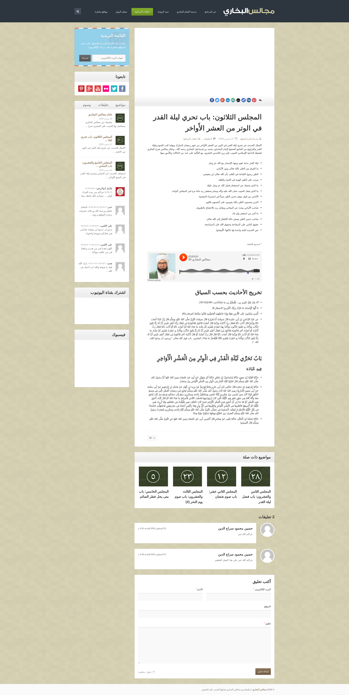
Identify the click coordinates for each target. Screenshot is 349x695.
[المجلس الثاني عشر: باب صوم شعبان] (221, 476)
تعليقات (103, 105)
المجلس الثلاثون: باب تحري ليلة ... (96, 138)
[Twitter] (114, 88)
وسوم (87, 105)
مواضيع (120, 105)
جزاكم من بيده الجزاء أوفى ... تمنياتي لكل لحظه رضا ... (95, 194)
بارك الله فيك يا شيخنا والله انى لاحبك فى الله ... (95, 267)
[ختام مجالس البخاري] (120, 118)
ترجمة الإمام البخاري (187, 11)
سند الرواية (163, 11)
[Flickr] (106, 88)
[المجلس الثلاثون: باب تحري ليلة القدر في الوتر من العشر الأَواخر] (120, 140)
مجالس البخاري (259, 689)
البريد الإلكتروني (262, 589)
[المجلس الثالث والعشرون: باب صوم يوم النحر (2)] (187, 476)
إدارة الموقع (245, 138)
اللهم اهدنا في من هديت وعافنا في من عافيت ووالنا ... (96, 250)
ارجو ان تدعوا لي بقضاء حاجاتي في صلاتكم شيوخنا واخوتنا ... (96, 231)
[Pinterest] (81, 88)
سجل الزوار (121, 11)
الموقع (267, 606)
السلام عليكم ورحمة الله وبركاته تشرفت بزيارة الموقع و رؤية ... (95, 210)
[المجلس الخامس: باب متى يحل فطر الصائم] (153, 476)
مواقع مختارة (101, 11)
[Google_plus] (89, 88)
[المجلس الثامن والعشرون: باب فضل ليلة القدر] (255, 476)
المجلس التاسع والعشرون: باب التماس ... (97, 164)
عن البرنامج (210, 11)
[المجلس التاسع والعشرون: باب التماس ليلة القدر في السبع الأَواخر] (120, 166)
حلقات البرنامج (142, 11)
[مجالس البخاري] (248, 11)
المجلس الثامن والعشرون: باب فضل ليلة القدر (256, 497)
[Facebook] (122, 88)
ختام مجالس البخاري (100, 114)
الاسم (199, 589)
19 (154, 437)
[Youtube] (98, 88)
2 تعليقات (207, 138)
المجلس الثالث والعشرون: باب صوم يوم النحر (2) (189, 497)
